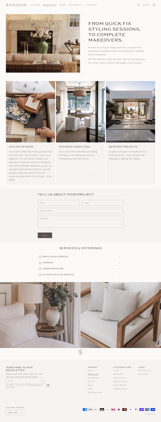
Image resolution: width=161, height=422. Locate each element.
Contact (116, 370)
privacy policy (10, 387)
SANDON (148, 414)
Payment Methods (119, 385)
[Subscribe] (41, 381)
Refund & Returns (119, 378)
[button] (76, 4)
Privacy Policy (143, 374)
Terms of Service (144, 370)
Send (45, 235)
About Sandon (118, 374)
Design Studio (93, 374)
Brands (90, 385)
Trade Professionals (95, 392)
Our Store (91, 381)
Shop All (91, 370)
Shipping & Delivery (120, 381)
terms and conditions (33, 385)
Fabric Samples (93, 378)
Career (90, 389)
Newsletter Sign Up (120, 389)
